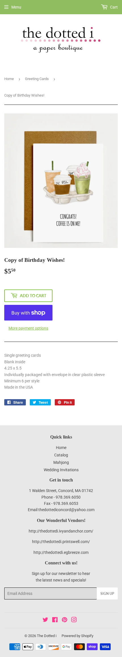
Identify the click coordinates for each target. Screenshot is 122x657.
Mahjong (61, 462)
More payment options (28, 328)
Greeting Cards (37, 79)
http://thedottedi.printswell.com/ (61, 541)
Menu (16, 7)
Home (9, 79)
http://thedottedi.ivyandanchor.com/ (61, 531)
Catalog (61, 455)
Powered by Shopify (77, 636)
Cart (113, 7)
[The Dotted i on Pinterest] (65, 620)
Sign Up (107, 593)
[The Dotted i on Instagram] (74, 620)
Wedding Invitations (61, 470)
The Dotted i (46, 636)
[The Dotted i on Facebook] (55, 620)
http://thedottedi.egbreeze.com (61, 552)
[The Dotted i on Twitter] (45, 620)
